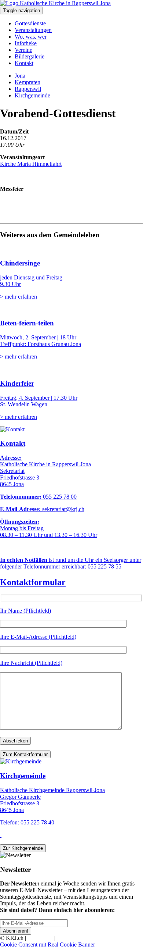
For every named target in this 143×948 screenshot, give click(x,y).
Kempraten (27, 82)
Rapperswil (28, 89)
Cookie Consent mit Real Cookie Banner (47, 944)
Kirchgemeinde (32, 95)
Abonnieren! (15, 931)
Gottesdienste (30, 23)
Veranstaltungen (33, 30)
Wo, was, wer (31, 36)
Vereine (23, 50)
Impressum (40, 938)
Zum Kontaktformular (25, 754)
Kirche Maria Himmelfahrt (31, 164)
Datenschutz (71, 938)
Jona (20, 75)
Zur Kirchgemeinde (23, 848)
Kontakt (24, 63)
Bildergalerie (29, 56)
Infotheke (26, 43)
